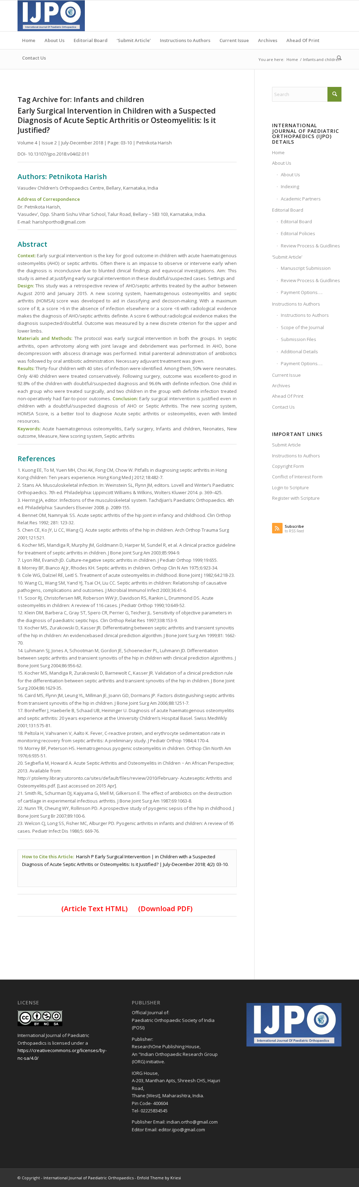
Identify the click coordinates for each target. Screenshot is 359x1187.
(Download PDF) (162, 908)
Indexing (290, 186)
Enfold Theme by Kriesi (159, 1177)
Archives (281, 385)
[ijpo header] (51, 15)
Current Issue (286, 375)
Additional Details (299, 351)
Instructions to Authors (296, 304)
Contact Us (283, 407)
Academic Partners (301, 199)
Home (278, 152)
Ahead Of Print (287, 396)
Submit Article (286, 445)
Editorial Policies (298, 233)
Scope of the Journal (302, 327)
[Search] (336, 58)
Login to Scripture (290, 487)
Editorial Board (287, 210)
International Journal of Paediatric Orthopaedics (88, 1177)
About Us (281, 163)
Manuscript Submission (306, 268)
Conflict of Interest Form (297, 476)
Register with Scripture (296, 498)
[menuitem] (29, 40)
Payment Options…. (302, 292)
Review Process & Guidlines (310, 246)
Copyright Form (288, 466)
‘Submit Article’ (287, 257)
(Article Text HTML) (94, 908)
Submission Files (298, 339)
